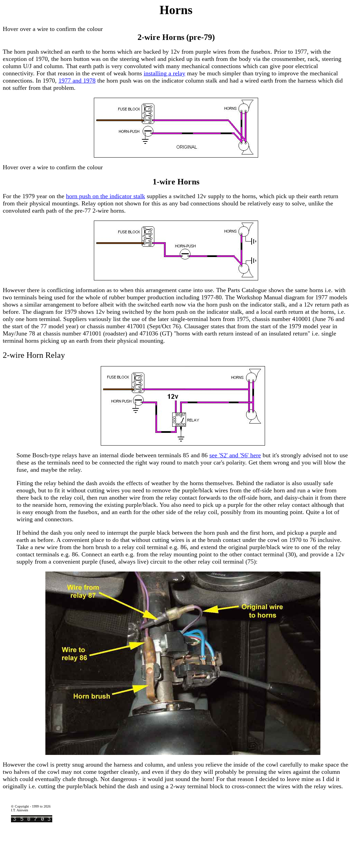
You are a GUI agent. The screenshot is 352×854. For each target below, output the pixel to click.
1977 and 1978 (77, 80)
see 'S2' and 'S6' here (235, 455)
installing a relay (164, 73)
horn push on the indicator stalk (105, 196)
